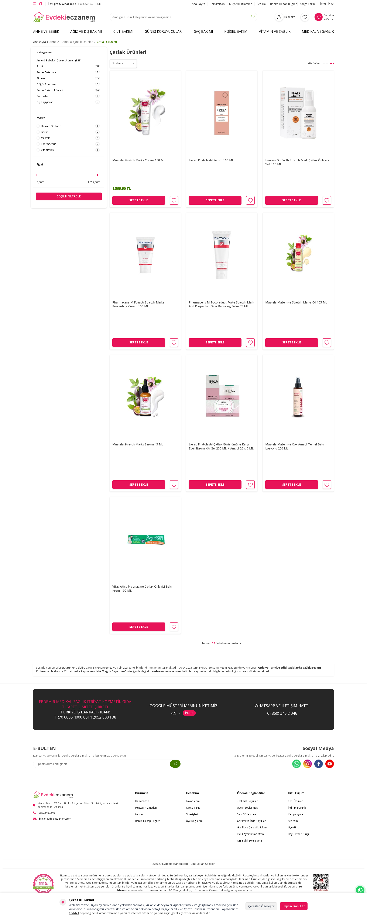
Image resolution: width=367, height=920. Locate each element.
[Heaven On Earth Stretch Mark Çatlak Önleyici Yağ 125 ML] (298, 113)
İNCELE (189, 713)
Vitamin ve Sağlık (275, 31)
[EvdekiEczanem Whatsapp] (360, 890)
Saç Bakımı (203, 31)
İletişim (261, 4)
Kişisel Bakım (235, 31)
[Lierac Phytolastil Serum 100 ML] (221, 113)
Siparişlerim (193, 814)
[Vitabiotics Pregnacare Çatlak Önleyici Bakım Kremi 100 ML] (145, 539)
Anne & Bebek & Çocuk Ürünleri (71, 42)
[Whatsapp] (296, 764)
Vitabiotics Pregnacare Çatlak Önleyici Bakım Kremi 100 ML (143, 589)
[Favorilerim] (305, 17)
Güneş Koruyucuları (164, 31)
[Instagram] (307, 764)
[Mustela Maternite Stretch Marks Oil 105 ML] (298, 255)
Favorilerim (193, 801)
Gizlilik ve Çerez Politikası (252, 827)
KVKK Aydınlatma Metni (250, 834)
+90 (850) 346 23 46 (74, 4)
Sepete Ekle (138, 200)
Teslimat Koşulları (247, 801)
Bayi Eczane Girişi (298, 834)
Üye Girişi (293, 827)
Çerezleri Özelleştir (261, 906)
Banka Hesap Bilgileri (283, 4)
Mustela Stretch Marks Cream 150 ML (138, 160)
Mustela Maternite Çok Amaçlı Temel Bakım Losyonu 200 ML (295, 446)
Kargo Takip (193, 807)
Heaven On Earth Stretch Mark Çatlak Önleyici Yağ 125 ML (297, 162)
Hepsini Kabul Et (293, 906)
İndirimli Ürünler (298, 807)
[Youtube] (329, 764)
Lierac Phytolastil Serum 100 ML (211, 160)
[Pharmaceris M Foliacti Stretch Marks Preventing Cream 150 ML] (145, 255)
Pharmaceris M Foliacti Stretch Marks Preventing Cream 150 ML (138, 304)
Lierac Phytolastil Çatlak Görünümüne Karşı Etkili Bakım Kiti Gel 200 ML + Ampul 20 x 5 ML (221, 446)
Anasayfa (39, 42)
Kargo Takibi (308, 4)
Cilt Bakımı (123, 31)
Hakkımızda (217, 4)
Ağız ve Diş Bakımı (86, 31)
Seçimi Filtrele (69, 196)
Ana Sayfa (198, 4)
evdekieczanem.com (166, 671)
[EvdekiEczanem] (64, 17)
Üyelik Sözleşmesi (247, 807)
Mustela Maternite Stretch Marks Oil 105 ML (296, 302)
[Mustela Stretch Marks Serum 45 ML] (145, 397)
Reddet (74, 913)
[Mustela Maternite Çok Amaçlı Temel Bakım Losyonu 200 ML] (298, 397)
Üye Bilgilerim (194, 821)
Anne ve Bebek (46, 31)
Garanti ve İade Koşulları (251, 821)
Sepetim (293, 821)
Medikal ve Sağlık (318, 31)
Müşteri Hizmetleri (240, 4)
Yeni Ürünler (295, 801)
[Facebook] (318, 764)
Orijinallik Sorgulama (249, 840)
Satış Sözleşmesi (247, 814)
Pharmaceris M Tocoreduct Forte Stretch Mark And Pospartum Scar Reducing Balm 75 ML (221, 304)
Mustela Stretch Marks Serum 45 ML (137, 444)
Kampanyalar (296, 814)
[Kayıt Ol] (175, 764)
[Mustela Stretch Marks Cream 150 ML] (145, 113)
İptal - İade (327, 4)
